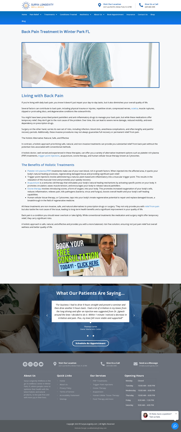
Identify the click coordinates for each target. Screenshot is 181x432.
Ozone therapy (34, 188)
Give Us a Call (151, 4)
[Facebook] (25, 364)
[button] (47, 315)
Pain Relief (34, 14)
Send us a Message (148, 363)
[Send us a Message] (136, 364)
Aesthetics (84, 14)
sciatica (134, 108)
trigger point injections (49, 155)
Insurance (131, 14)
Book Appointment (115, 14)
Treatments (49, 14)
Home (24, 14)
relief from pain (152, 206)
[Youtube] (41, 364)
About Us (98, 14)
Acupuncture (33, 182)
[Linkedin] (35, 364)
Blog (24, 21)
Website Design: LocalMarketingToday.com (91, 428)
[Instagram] (30, 364)
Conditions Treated (68, 14)
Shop (152, 14)
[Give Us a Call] (141, 5)
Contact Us (143, 14)
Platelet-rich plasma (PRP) (39, 171)
